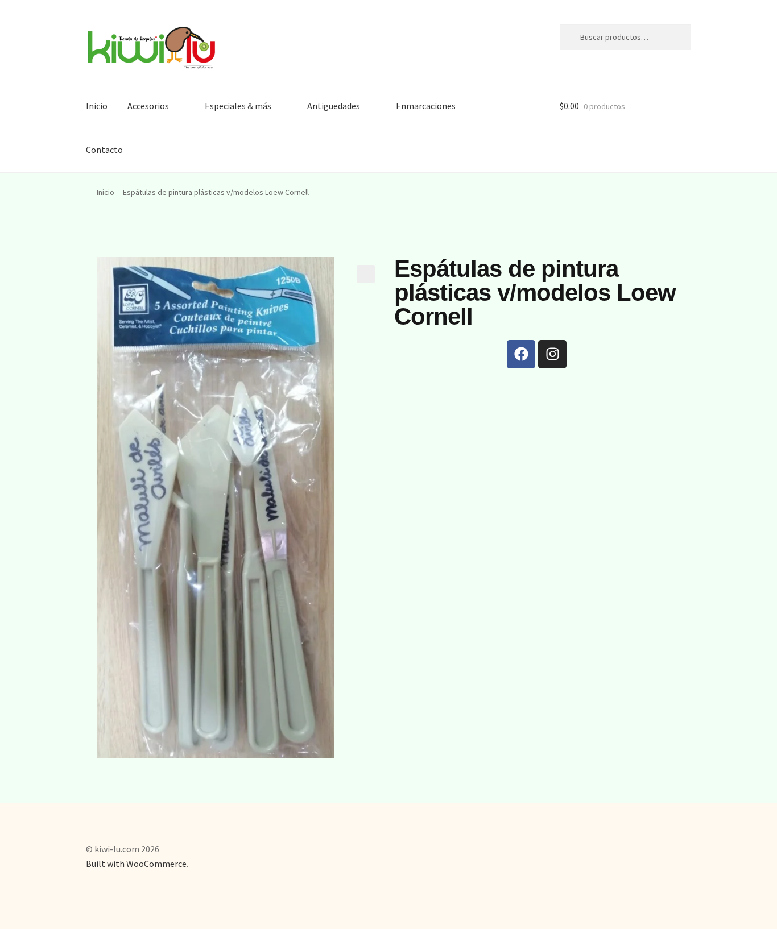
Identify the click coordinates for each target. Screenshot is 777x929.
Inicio (97, 105)
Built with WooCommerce (136, 863)
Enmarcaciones (426, 105)
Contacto (104, 149)
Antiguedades (333, 105)
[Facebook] (521, 354)
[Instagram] (552, 354)
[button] (366, 274)
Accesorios (148, 105)
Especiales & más (238, 105)
